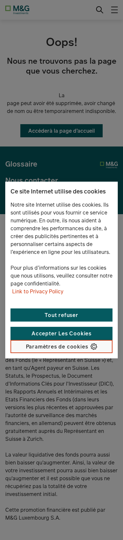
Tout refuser (61, 315)
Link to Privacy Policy (37, 291)
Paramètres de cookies (57, 346)
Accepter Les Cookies (61, 333)
